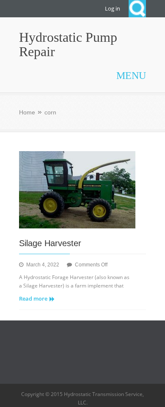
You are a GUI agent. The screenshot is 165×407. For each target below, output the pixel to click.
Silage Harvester (50, 243)
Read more (33, 298)
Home (27, 112)
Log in (112, 8)
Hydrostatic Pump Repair (68, 44)
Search (137, 8)
